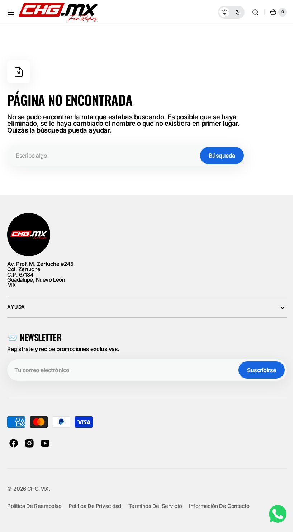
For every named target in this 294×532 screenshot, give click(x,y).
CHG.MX (38, 489)
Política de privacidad (94, 506)
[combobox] (126, 155)
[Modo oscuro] (226, 12)
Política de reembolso (34, 506)
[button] (11, 12)
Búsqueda (222, 155)
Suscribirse (256, 370)
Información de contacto (219, 506)
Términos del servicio (155, 506)
